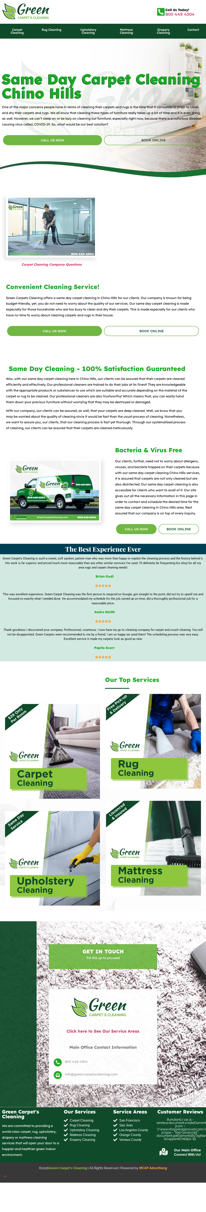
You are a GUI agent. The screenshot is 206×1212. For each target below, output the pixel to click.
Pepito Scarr (104, 648)
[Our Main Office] (164, 1152)
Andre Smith (104, 612)
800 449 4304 (180, 14)
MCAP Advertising (153, 1168)
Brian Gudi (105, 576)
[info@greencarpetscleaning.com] (58, 1075)
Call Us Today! (177, 10)
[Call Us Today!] (161, 11)
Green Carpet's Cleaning (68, 1168)
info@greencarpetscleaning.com (91, 1074)
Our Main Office (187, 1150)
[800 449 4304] (58, 1062)
